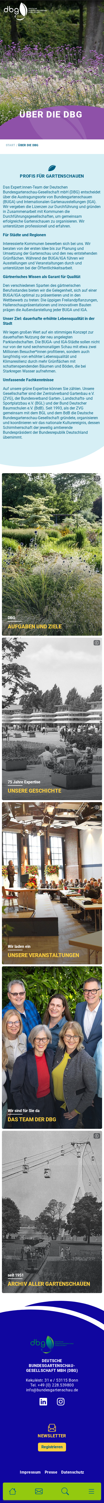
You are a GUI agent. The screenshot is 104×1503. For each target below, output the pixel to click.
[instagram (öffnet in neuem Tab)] (61, 1401)
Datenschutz (72, 1472)
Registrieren (52, 1447)
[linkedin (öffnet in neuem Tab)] (43, 1401)
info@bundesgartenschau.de (52, 1390)
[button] (12, 1491)
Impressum (30, 1472)
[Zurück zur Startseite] (25, 11)
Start (10, 145)
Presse (51, 1472)
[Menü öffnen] (91, 1491)
